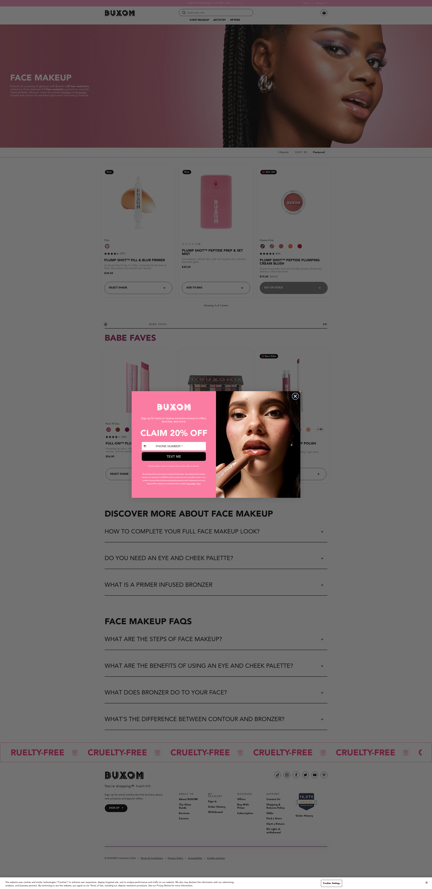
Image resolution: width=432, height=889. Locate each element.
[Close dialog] (295, 396)
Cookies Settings (331, 883)
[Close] (426, 882)
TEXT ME (174, 456)
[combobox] (148, 446)
